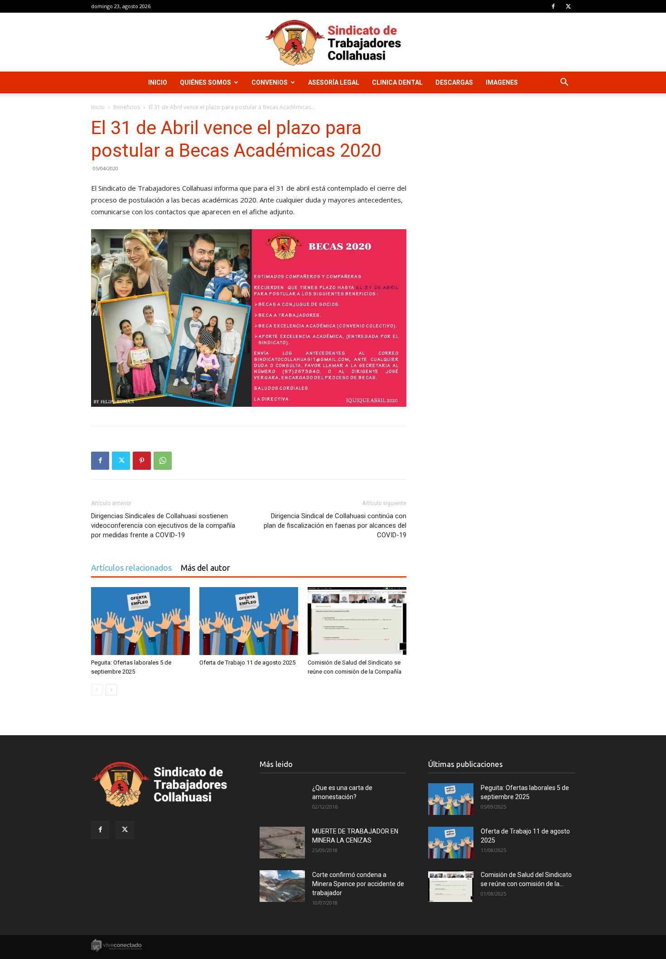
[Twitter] (568, 6)
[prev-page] (96, 689)
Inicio (157, 82)
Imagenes (502, 82)
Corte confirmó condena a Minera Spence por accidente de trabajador (358, 883)
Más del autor (205, 567)
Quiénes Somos (205, 82)
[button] (564, 83)
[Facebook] (553, 6)
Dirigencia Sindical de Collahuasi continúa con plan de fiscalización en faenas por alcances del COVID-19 (335, 525)
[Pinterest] (142, 461)
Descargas (454, 82)
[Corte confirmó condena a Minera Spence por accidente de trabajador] (282, 886)
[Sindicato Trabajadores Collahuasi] (333, 43)
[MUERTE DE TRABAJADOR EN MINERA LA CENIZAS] (282, 842)
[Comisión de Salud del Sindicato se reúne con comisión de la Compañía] (357, 621)
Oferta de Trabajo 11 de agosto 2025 (247, 662)
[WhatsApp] (163, 461)
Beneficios (126, 107)
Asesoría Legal (333, 82)
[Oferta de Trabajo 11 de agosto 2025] (248, 621)
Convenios (269, 82)
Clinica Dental (397, 82)
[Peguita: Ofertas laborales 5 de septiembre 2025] (140, 621)
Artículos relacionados (131, 567)
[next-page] (111, 689)
